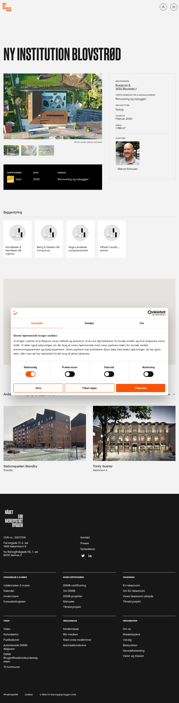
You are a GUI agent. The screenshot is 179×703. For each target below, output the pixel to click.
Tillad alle (140, 388)
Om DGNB (69, 591)
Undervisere (11, 596)
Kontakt (85, 537)
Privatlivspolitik (10, 694)
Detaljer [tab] (89, 323)
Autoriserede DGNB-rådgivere (15, 647)
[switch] (70, 374)
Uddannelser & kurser (16, 585)
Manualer (68, 601)
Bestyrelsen (130, 645)
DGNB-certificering (74, 585)
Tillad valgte (89, 388)
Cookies (29, 694)
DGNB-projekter (72, 596)
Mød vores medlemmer (77, 640)
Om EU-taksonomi (134, 591)
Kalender (8, 591)
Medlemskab (71, 629)
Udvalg (127, 640)
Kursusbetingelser (14, 601)
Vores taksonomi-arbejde (138, 596)
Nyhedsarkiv (11, 634)
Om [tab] (142, 323)
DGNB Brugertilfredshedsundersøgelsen (20, 657)
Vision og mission (133, 656)
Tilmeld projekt (72, 607)
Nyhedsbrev (87, 549)
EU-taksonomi (131, 585)
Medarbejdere (131, 634)
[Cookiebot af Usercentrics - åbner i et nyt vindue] (150, 313)
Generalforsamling (133, 650)
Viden (6, 629)
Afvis (38, 388)
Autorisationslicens (74, 645)
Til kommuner (11, 667)
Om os (127, 629)
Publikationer (11, 640)
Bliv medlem (70, 634)
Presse (84, 543)
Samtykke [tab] (37, 323)
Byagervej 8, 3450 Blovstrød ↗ (126, 86)
